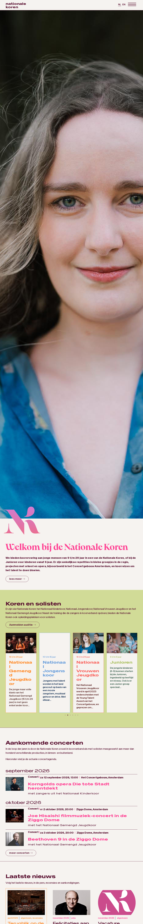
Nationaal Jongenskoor (20, 669)
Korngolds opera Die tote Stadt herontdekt (68, 786)
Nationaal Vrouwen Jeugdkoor (54, 671)
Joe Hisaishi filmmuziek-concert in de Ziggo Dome (77, 817)
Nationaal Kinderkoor (121, 669)
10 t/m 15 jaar (15, 657)
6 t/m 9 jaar (82, 657)
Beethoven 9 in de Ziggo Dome (68, 839)
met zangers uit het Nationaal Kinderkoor (63, 793)
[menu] (132, 4)
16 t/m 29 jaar (49, 657)
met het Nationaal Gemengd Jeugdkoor (62, 825)
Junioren (87, 662)
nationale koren (16, 5)
